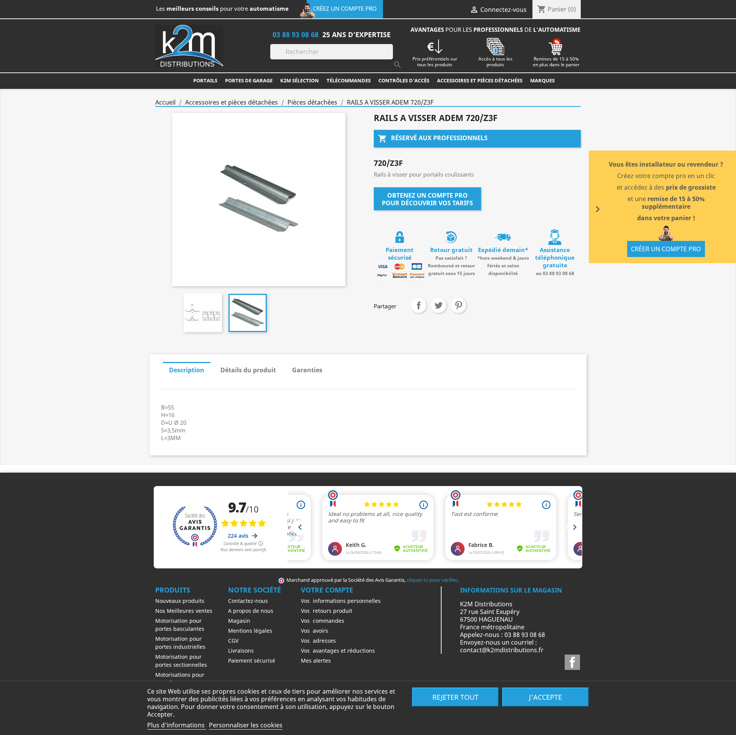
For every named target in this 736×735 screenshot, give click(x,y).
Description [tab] (186, 370)
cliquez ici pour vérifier (432, 580)
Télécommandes (349, 80)
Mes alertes (316, 660)
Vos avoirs (314, 630)
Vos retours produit (326, 610)
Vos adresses (318, 640)
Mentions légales (250, 630)
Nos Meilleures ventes (183, 610)
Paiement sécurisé (251, 660)
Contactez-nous (248, 600)
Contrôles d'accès (403, 80)
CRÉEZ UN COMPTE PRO (345, 8)
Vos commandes (322, 620)
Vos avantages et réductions (338, 650)
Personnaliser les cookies (246, 725)
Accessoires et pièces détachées (479, 80)
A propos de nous (250, 610)
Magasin (239, 620)
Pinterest (458, 305)
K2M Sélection (299, 80)
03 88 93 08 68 (296, 34)
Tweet (438, 305)
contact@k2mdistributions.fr (502, 650)
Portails (205, 80)
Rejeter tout (455, 697)
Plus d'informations (176, 725)
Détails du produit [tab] (248, 370)
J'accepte (545, 697)
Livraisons (241, 650)
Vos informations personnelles (341, 600)
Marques (542, 80)
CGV (233, 640)
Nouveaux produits (179, 600)
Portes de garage (249, 80)
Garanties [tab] (307, 370)
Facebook (572, 662)
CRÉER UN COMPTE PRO (666, 249)
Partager (418, 305)
